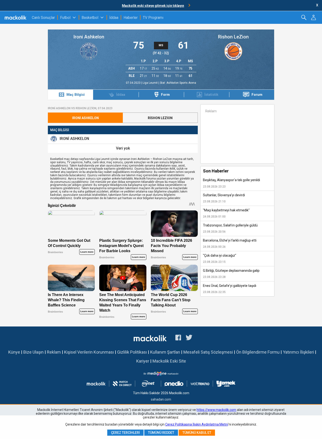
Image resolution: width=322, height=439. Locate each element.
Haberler (131, 17)
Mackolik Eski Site (169, 361)
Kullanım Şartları (165, 352)
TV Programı (153, 17)
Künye (14, 352)
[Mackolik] (16, 17)
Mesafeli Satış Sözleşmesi (208, 352)
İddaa (113, 17)
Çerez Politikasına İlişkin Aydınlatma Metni (196, 424)
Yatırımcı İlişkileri (298, 352)
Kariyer (142, 361)
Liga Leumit (150, 82)
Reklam (54, 352)
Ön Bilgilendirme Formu (258, 352)
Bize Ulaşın (33, 352)
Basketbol (90, 17)
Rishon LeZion (233, 36)
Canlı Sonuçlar (43, 17)
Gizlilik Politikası (132, 352)
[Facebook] (178, 338)
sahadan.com (161, 399)
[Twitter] (189, 338)
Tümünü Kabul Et (196, 433)
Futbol (65, 17)
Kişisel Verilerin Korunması (89, 352)
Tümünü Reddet (161, 433)
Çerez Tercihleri (125, 433)
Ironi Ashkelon (88, 36)
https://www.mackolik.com (216, 410)
